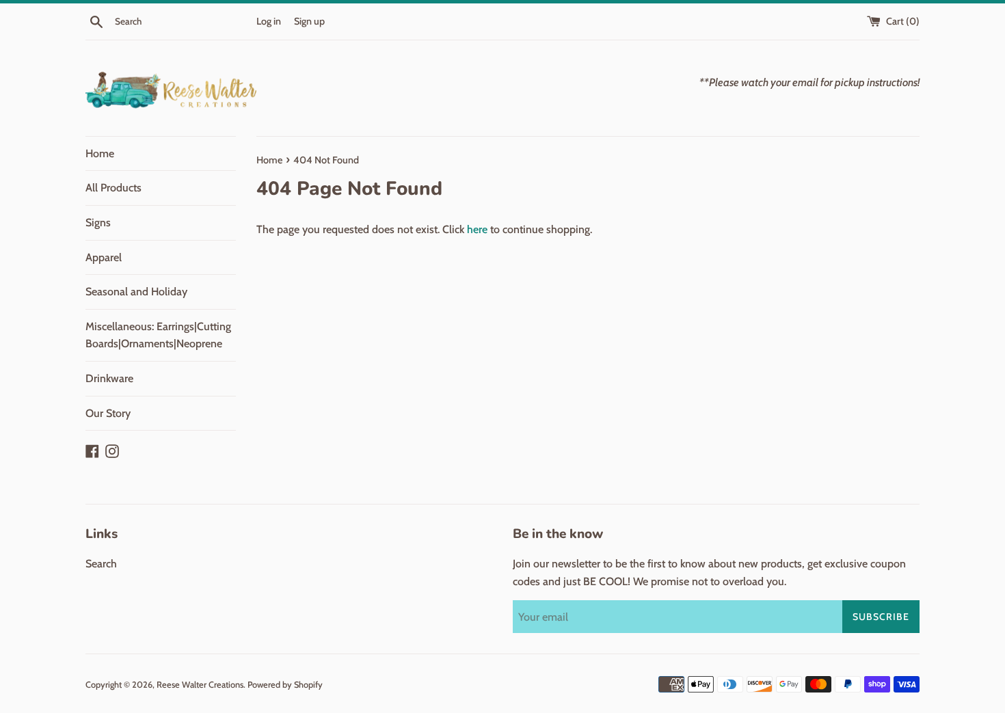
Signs (98, 222)
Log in (268, 21)
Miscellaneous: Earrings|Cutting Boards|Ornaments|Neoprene (158, 335)
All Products (113, 187)
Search (101, 563)
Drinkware (109, 378)
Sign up (309, 21)
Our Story (108, 413)
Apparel (103, 257)
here (477, 229)
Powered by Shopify (285, 685)
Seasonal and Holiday (136, 291)
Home (99, 153)
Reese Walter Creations (200, 685)
